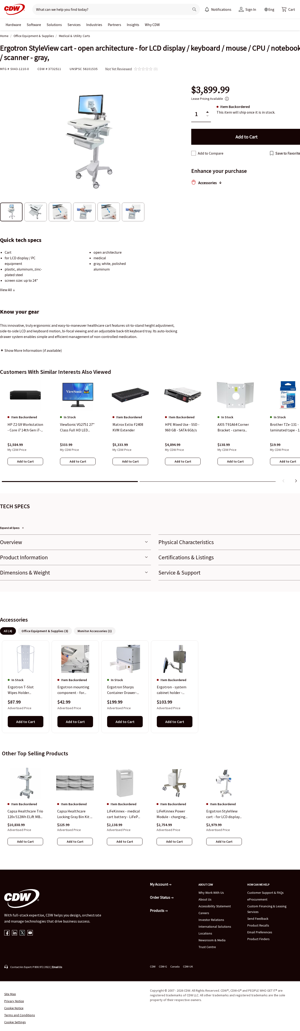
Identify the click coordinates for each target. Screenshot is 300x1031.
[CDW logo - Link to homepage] (13, 9)
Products (157, 910)
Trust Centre (207, 947)
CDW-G (163, 966)
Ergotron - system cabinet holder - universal (171, 690)
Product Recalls (258, 925)
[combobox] (109, 9)
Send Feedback (257, 918)
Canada (175, 966)
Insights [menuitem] (133, 24)
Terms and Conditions (19, 1015)
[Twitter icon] (22, 933)
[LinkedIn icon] (14, 933)
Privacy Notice (14, 1001)
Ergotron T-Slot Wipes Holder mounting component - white (23, 690)
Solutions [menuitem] (54, 24)
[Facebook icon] (7, 933)
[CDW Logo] (13, 9)
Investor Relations (211, 920)
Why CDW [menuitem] (152, 24)
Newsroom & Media (212, 940)
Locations (205, 933)
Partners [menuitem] (114, 24)
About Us (205, 899)
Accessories (207, 182)
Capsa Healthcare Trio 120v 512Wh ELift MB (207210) (25, 814)
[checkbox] (193, 153)
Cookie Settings (15, 1022)
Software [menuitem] (34, 24)
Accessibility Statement (215, 906)
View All (6, 289)
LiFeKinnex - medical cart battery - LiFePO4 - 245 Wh (124, 814)
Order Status (160, 897)
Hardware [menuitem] (13, 24)
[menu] (218, 9)
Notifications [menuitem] (221, 9)
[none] (13, 24)
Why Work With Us (211, 892)
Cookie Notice (13, 1008)
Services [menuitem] (74, 24)
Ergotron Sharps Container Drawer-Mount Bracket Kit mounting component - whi (122, 690)
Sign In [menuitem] (250, 9)
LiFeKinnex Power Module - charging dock (171, 814)
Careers (204, 913)
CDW (152, 966)
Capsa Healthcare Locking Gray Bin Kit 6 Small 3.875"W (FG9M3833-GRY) (74, 814)
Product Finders (258, 939)
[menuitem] (207, 9)
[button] (288, 9)
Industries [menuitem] (94, 24)
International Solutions (215, 926)
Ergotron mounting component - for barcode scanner (73, 690)
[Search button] (194, 9)
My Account (159, 884)
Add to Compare (210, 153)
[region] (150, 432)
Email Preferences (259, 932)
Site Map (10, 994)
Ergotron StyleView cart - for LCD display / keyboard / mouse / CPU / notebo (224, 814)
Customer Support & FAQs (265, 892)
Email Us (57, 967)
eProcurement (257, 899)
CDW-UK (188, 966)
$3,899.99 (210, 90)
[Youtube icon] (30, 933)
